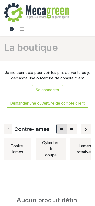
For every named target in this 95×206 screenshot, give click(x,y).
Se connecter (47, 89)
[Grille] (61, 129)
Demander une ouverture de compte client (47, 103)
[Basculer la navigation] (22, 28)
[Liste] (71, 129)
